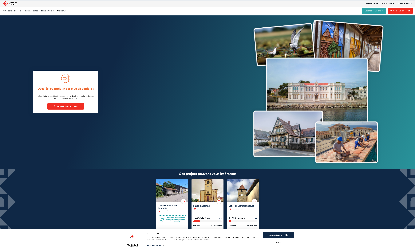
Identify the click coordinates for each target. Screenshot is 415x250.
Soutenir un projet (401, 11)
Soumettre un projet (374, 11)
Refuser (279, 242)
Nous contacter (389, 3)
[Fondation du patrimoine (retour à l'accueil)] (10, 3)
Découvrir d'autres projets (67, 106)
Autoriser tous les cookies (278, 235)
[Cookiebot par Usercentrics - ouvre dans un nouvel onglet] (132, 245)
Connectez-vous (406, 3)
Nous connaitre (10, 11)
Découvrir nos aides (29, 11)
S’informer (61, 11)
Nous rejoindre (373, 3)
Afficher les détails (154, 246)
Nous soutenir (47, 11)
